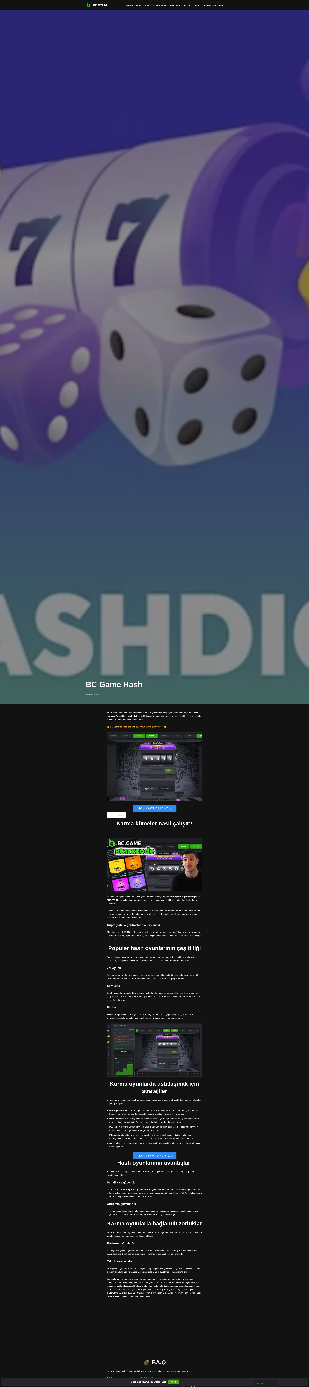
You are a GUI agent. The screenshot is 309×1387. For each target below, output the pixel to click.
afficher (121, 815)
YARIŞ (146, 5)
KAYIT (173, 1382)
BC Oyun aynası (160, 5)
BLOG (197, 5)
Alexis (96, 695)
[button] (191, 5)
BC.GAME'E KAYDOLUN (213, 5)
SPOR (138, 5)
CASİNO (129, 5)
